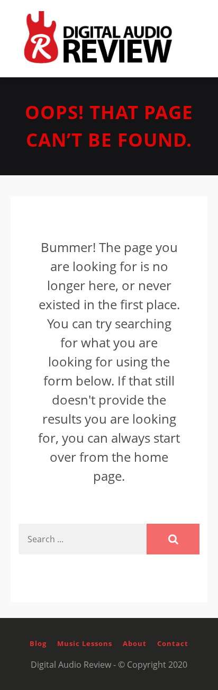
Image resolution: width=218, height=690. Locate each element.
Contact (172, 643)
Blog (38, 643)
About (135, 643)
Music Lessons (84, 643)
